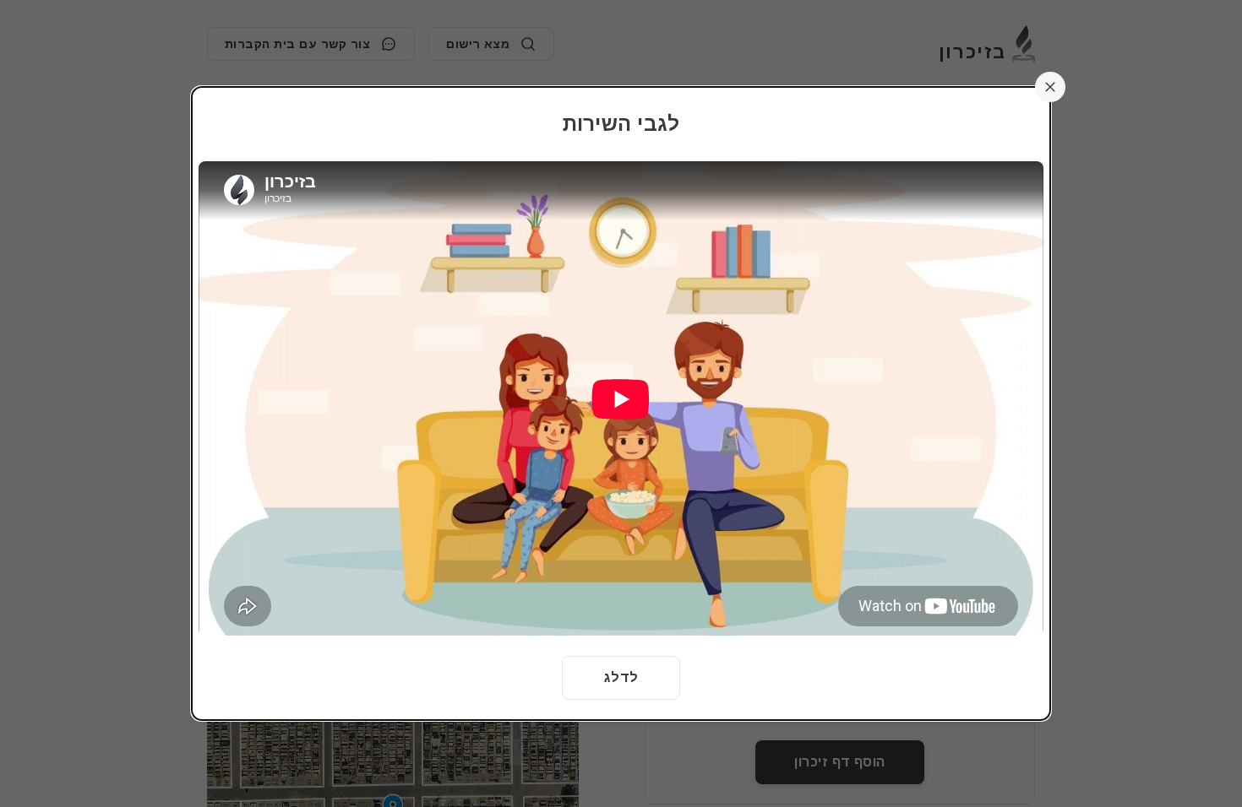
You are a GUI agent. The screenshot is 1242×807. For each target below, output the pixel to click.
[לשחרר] (1050, 87)
